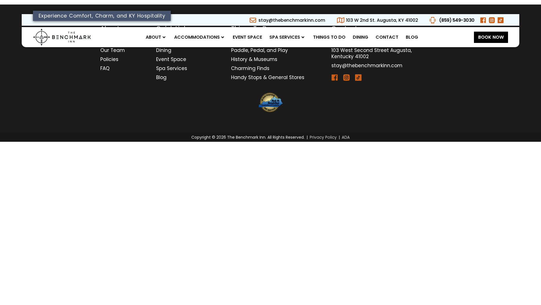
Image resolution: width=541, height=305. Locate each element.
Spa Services (284, 37)
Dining (360, 37)
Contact (387, 37)
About (153, 37)
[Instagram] (349, 77)
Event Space (247, 37)
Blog (412, 37)
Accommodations (197, 37)
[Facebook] (337, 77)
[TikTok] (361, 77)
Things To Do (329, 37)
